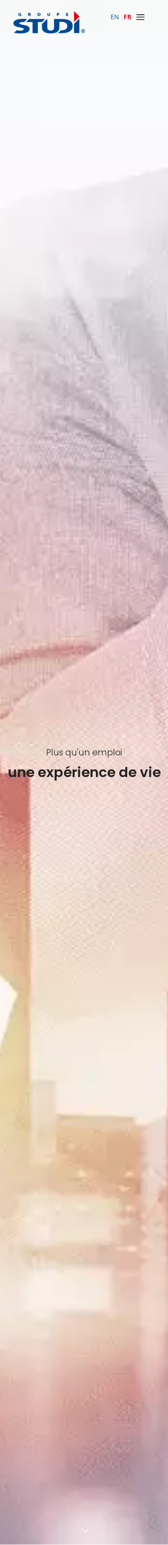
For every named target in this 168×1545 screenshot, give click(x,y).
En (115, 16)
